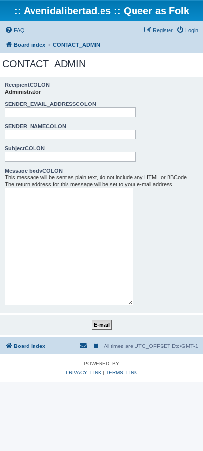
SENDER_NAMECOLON (35, 126)
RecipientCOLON (27, 85)
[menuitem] (15, 30)
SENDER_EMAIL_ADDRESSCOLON (50, 104)
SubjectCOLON (25, 148)
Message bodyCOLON (34, 170)
